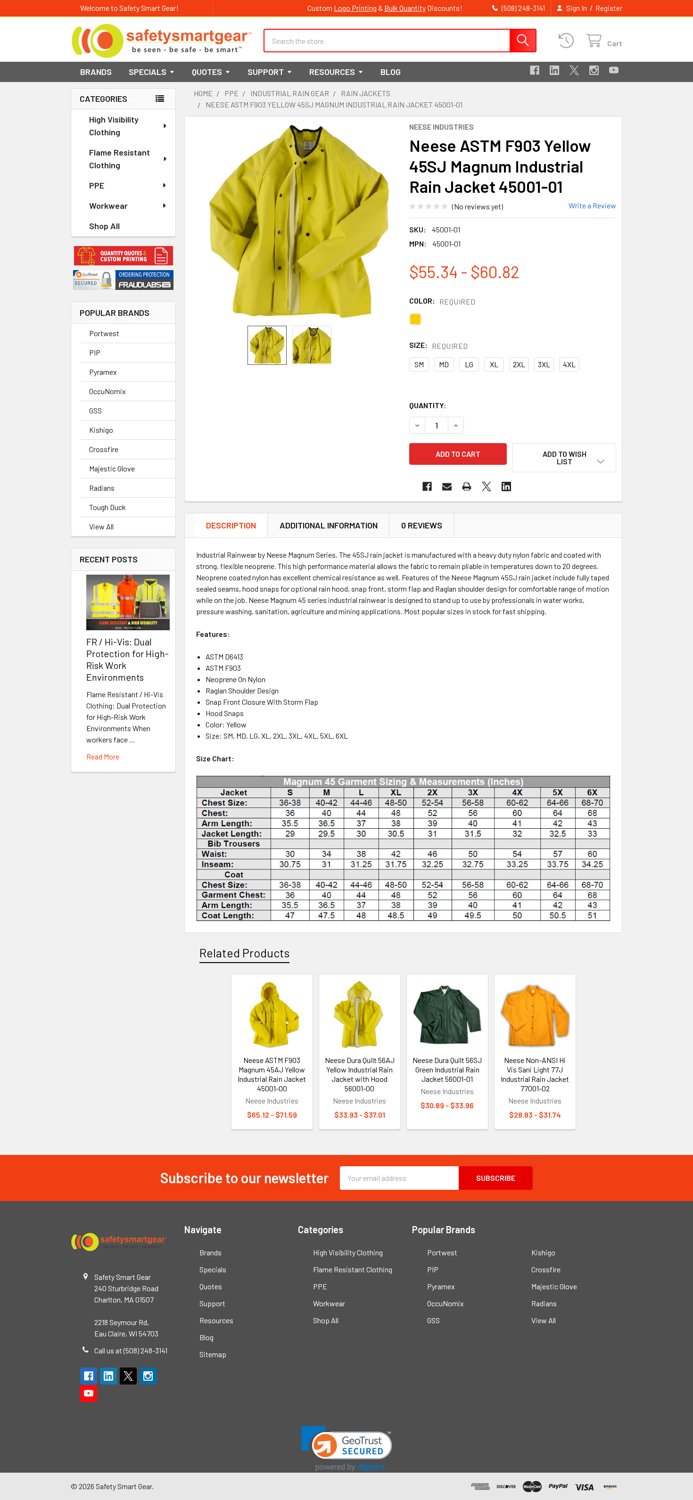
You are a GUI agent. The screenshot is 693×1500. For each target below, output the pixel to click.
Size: (438, 345)
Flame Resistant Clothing (119, 158)
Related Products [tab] (244, 953)
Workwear (108, 205)
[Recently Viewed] (568, 40)
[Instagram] (594, 70)
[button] (123, 256)
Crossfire (103, 449)
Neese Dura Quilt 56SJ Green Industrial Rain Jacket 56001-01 (447, 1069)
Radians (102, 487)
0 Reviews (421, 525)
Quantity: (427, 405)
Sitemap (212, 1354)
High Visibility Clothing (114, 125)
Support (266, 71)
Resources (332, 71)
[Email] (446, 486)
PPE (96, 185)
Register (608, 8)
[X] (574, 70)
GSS (95, 410)
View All (101, 526)
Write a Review (592, 205)
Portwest (104, 333)
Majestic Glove (112, 468)
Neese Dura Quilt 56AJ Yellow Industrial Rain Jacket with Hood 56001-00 (360, 1074)
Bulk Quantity (405, 7)
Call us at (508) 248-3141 (130, 1350)
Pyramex (103, 371)
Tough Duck (107, 507)
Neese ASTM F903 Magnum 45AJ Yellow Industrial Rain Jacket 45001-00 (272, 1074)
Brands (96, 71)
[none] (299, 221)
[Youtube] (613, 70)
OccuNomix (107, 391)
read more (102, 756)
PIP (94, 352)
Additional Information (329, 525)
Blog (390, 71)
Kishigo (101, 429)
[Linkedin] (554, 70)
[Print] (466, 486)
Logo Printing (355, 7)
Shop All (104, 226)
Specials (147, 71)
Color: (442, 301)
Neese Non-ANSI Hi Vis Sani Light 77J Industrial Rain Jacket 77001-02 (535, 1074)
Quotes (207, 71)
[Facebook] (534, 70)
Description (231, 525)
